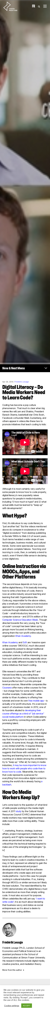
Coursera (7, 687)
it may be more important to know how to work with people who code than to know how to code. (24, 768)
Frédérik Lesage (22, 382)
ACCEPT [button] (26, 1005)
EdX (25, 642)
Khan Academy (23, 636)
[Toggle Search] (39, 6)
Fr (33, 6)
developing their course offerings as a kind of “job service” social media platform (23, 713)
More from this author (12, 970)
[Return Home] (12, 6)
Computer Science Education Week (20, 619)
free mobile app (36, 700)
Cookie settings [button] (11, 1005)
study (18, 811)
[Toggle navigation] (45, 6)
